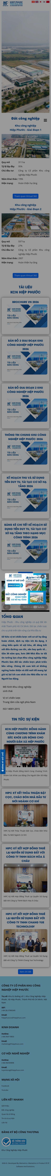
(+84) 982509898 (8, 1063)
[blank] (25, 1142)
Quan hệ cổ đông (8, 1114)
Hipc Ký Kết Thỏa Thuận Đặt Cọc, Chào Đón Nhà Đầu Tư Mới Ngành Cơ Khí (25, 797)
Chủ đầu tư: (8, 170)
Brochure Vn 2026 (25, 302)
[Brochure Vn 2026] (25, 316)
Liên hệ (4, 1122)
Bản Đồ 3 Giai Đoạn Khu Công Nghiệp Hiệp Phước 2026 (25, 344)
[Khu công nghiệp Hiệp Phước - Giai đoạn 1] (25, 146)
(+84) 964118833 (8, 1036)
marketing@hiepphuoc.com (12, 1044)
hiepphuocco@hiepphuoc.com (14, 1018)
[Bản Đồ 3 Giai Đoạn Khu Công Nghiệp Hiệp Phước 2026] (25, 363)
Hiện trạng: (7, 183)
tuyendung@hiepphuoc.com (13, 1070)
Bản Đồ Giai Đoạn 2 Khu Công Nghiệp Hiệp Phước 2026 (25, 392)
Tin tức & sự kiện (8, 1118)
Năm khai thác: (10, 179)
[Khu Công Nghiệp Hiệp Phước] (13, 3)
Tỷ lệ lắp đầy (8, 166)
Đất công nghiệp (8, 1110)
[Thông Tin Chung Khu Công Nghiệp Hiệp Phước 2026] (25, 453)
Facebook (5, 1086)
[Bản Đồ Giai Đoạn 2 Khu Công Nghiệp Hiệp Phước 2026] (25, 410)
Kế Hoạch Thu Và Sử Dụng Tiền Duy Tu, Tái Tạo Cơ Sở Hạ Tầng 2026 (26, 482)
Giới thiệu (5, 1106)
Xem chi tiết (25, 574)
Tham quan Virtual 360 (25, 196)
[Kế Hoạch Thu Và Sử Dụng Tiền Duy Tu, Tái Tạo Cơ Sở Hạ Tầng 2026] (25, 500)
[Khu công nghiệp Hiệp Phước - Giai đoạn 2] (25, 225)
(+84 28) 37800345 (8, 1010)
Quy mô (6, 162)
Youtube (5, 1090)
